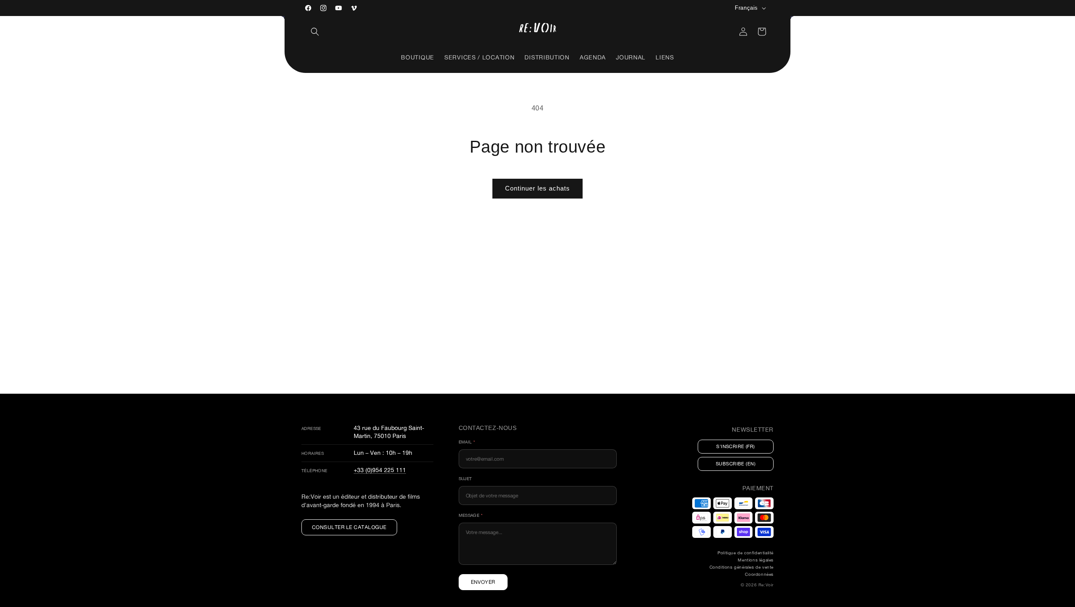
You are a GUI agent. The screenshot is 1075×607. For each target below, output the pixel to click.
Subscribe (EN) (735, 464)
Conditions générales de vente (742, 567)
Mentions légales (756, 560)
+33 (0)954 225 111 (380, 469)
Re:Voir (766, 585)
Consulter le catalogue (349, 527)
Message (471, 515)
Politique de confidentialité (746, 553)
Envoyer (483, 582)
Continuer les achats (537, 188)
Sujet (465, 478)
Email (467, 442)
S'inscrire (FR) (735, 446)
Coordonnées (759, 574)
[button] (315, 31)
